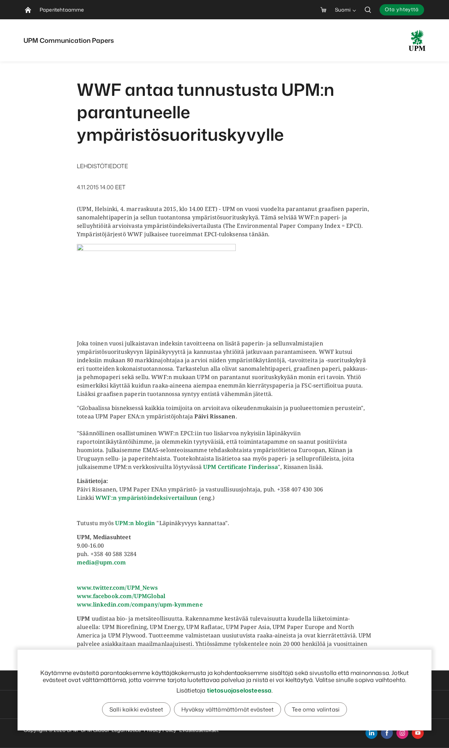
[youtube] (418, 733)
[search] (368, 9)
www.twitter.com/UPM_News (117, 587)
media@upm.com (101, 562)
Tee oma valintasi (316, 709)
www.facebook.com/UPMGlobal (121, 596)
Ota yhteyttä (402, 9)
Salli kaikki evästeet (136, 709)
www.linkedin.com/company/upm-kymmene (140, 604)
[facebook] (387, 733)
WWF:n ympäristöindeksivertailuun (146, 498)
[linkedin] (371, 733)
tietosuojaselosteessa (239, 690)
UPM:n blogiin (135, 523)
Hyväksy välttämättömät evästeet (227, 709)
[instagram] (402, 733)
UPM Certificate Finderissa (240, 467)
